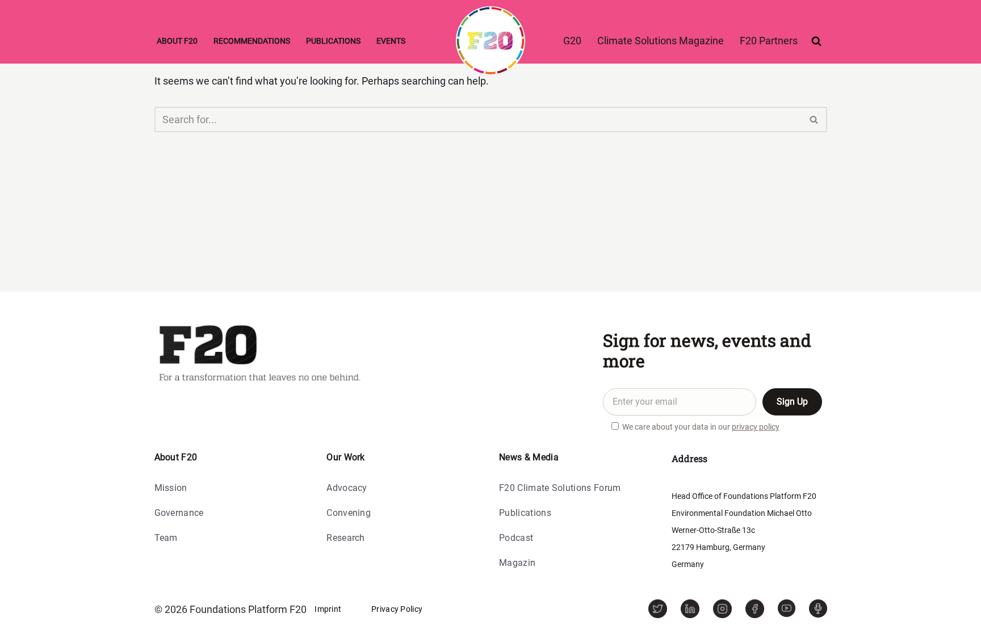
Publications (333, 41)
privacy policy (755, 426)
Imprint (328, 609)
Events (390, 41)
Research (345, 538)
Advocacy (346, 488)
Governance (179, 513)
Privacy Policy (396, 609)
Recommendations (251, 41)
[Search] (816, 41)
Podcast (516, 538)
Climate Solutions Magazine (660, 41)
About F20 (177, 41)
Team (166, 538)
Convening (348, 513)
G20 (572, 41)
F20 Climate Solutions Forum (560, 488)
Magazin (517, 563)
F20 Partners (769, 41)
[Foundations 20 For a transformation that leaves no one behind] (490, 41)
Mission (170, 488)
